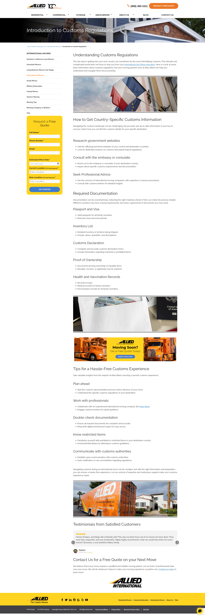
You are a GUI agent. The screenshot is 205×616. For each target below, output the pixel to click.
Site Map (146, 609)
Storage (80, 15)
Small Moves (32, 81)
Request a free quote (163, 6)
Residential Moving (125, 600)
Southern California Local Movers (40, 59)
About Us (124, 15)
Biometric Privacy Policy (132, 609)
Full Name (34, 132)
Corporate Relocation (141, 600)
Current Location (43, 168)
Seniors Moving (33, 97)
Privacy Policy (115, 609)
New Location (42, 177)
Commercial (59, 15)
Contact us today (166, 569)
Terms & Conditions (101, 609)
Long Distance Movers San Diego (40, 70)
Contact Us (167, 15)
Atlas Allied (145, 406)
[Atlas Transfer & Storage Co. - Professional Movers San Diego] (44, 600)
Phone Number (36, 140)
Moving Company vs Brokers (38, 108)
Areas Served (102, 15)
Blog (146, 15)
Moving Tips (32, 102)
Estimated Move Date (39, 159)
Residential (37, 15)
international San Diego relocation (139, 64)
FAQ (28, 113)
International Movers (35, 75)
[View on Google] (75, 551)
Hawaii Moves (32, 91)
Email (32, 148)
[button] (73, 542)
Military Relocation (34, 86)
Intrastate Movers (34, 65)
